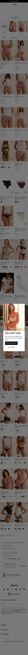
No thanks (11, 347)
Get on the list (11, 343)
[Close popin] (22, 306)
